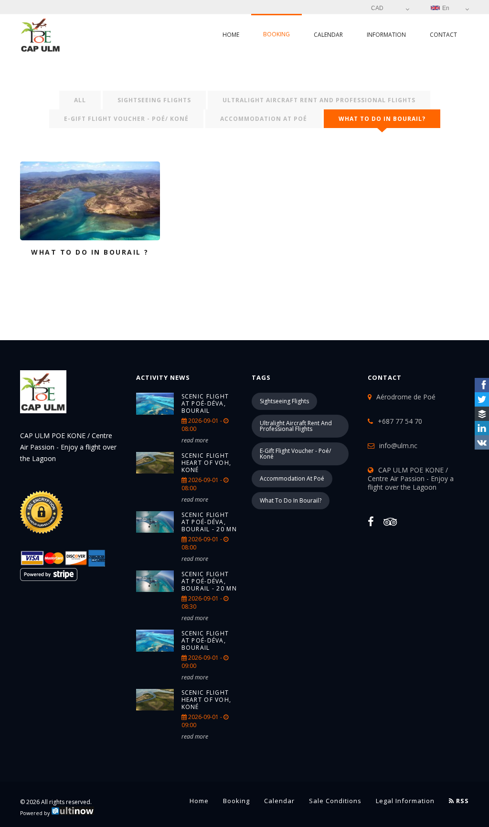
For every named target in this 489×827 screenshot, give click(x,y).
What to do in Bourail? (382, 119)
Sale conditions (335, 800)
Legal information (405, 800)
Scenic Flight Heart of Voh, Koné (206, 462)
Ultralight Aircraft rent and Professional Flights (319, 100)
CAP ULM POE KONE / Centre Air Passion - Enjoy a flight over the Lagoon (411, 478)
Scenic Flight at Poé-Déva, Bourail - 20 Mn (209, 522)
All (80, 100)
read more (194, 440)
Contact (443, 35)
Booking (276, 34)
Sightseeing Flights (154, 100)
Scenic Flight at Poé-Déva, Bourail (205, 403)
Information (386, 35)
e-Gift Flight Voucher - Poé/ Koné (126, 119)
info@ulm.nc (398, 445)
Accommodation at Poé (263, 119)
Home (231, 35)
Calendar (328, 35)
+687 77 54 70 (400, 421)
